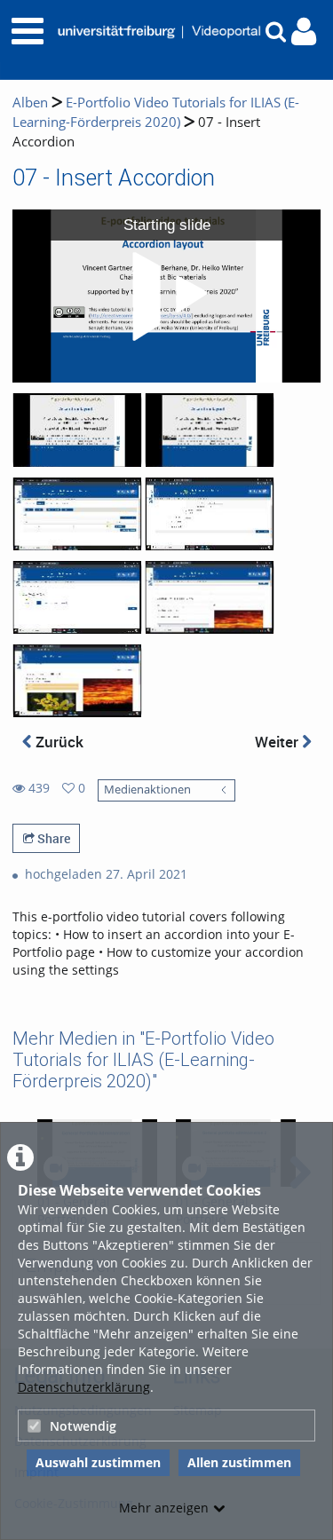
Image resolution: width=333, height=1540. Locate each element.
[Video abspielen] (167, 296)
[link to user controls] (303, 31)
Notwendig (83, 1426)
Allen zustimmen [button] (239, 1462)
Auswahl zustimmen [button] (98, 1462)
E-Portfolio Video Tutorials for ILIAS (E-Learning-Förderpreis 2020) (155, 112)
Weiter (278, 741)
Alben (30, 102)
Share (52, 838)
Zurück (57, 741)
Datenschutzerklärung (84, 1386)
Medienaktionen (147, 789)
